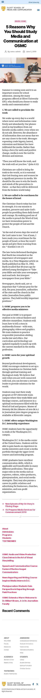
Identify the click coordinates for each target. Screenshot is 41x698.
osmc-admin (15, 51)
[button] (38, 10)
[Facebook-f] (33, 684)
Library (22, 659)
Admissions (8, 532)
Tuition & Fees (24, 647)
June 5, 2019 (31, 51)
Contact (6, 650)
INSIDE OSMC (20, 21)
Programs (7, 535)
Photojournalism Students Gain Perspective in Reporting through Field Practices (18, 589)
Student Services (25, 662)
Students (6, 538)
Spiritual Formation (26, 665)
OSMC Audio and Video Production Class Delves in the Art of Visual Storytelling (19, 557)
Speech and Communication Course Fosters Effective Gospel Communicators (19, 569)
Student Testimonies (10, 674)
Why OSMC (7, 641)
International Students (27, 650)
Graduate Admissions (26, 644)
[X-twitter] (37, 684)
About (5, 528)
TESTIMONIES (9, 541)
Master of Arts (8, 662)
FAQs (21, 653)
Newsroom (7, 647)
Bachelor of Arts (9, 659)
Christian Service (25, 668)
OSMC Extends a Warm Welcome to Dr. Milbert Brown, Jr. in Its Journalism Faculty (20, 600)
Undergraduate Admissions (28, 641)
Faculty (6, 644)
